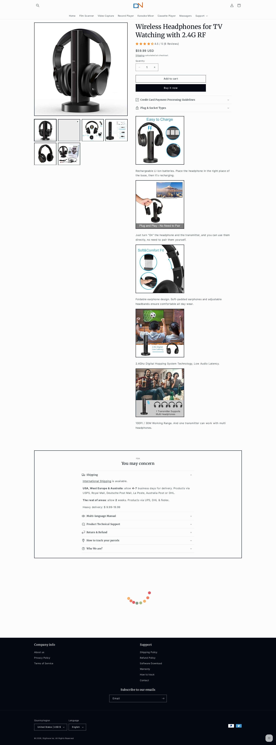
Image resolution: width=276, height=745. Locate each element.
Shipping (140, 55)
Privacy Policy (42, 657)
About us (39, 652)
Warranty (145, 669)
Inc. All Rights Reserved (63, 738)
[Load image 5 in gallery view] (69, 154)
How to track (147, 674)
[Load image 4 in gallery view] (45, 154)
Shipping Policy (148, 652)
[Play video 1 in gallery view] (69, 130)
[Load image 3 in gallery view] (116, 130)
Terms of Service (43, 663)
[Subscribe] (163, 698)
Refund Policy (148, 657)
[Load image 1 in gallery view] (45, 130)
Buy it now (171, 87)
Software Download (151, 663)
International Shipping (97, 481)
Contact (144, 680)
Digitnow (47, 738)
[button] (37, 5)
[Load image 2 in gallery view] (93, 130)
